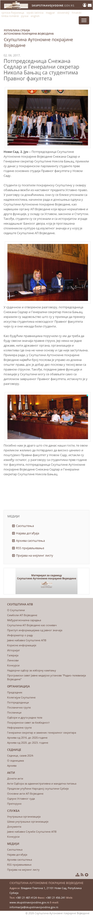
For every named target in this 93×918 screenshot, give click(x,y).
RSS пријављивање (30, 548)
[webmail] (90, 5)
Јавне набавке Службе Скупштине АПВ (32, 831)
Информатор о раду (20, 635)
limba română (10, 16)
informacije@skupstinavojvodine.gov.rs (34, 907)
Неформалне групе (19, 727)
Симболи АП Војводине (22, 615)
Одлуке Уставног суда (21, 798)
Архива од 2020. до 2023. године (27, 742)
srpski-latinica (34, 12)
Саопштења (25, 526)
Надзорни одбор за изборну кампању (31, 670)
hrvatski (77, 12)
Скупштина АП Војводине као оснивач (32, 625)
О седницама (15, 760)
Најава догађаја (27, 533)
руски (24, 16)
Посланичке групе (19, 707)
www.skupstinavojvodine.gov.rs (29, 902)
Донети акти (15, 778)
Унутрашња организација (24, 816)
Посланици (14, 712)
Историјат (13, 650)
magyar (50, 12)
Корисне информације (21, 645)
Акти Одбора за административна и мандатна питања (41, 783)
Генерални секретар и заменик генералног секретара (41, 732)
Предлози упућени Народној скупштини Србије (38, 788)
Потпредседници (18, 702)
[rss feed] (82, 875)
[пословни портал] (85, 5)
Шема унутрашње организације (27, 821)
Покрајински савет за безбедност (28, 722)
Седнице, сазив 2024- (20, 755)
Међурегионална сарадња (24, 620)
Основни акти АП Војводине (25, 793)
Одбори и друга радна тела (24, 717)
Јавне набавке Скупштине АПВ (26, 640)
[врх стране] (86, 875)
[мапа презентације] (77, 875)
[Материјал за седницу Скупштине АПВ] (46, 581)
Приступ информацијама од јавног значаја (34, 630)
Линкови (13, 660)
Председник (14, 692)
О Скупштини (16, 610)
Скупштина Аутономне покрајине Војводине (38, 38)
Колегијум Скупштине (21, 697)
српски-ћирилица (12, 12)
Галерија (12, 655)
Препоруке (14, 803)
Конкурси (13, 665)
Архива (11, 765)
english (35, 16)
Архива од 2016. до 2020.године (27, 737)
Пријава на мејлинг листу (34, 555)
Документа (14, 826)
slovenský (63, 12)
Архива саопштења (30, 540)
